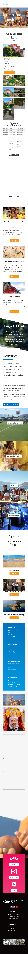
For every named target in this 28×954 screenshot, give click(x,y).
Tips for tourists (12, 647)
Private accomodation (13, 663)
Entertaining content (14, 456)
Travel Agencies (12, 669)
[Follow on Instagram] (14, 907)
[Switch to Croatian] (11, 1)
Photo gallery (14, 877)
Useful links (11, 649)
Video (14, 890)
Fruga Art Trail (14, 326)
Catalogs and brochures (14, 653)
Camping (10, 667)
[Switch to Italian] (16, 1)
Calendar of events (12, 686)
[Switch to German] (14, 1)
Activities (11, 628)
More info (14, 241)
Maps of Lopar (11, 651)
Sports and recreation (15, 423)
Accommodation (14, 661)
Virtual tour (14, 864)
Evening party (14, 515)
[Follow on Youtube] (17, 907)
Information (12, 644)
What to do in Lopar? (11, 404)
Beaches (10, 680)
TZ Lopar (13, 911)
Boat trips (14, 486)
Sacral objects (11, 682)
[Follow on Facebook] (11, 907)
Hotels (9, 665)
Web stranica (9, 73)
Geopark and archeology (14, 684)
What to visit (13, 678)
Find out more (14, 350)
